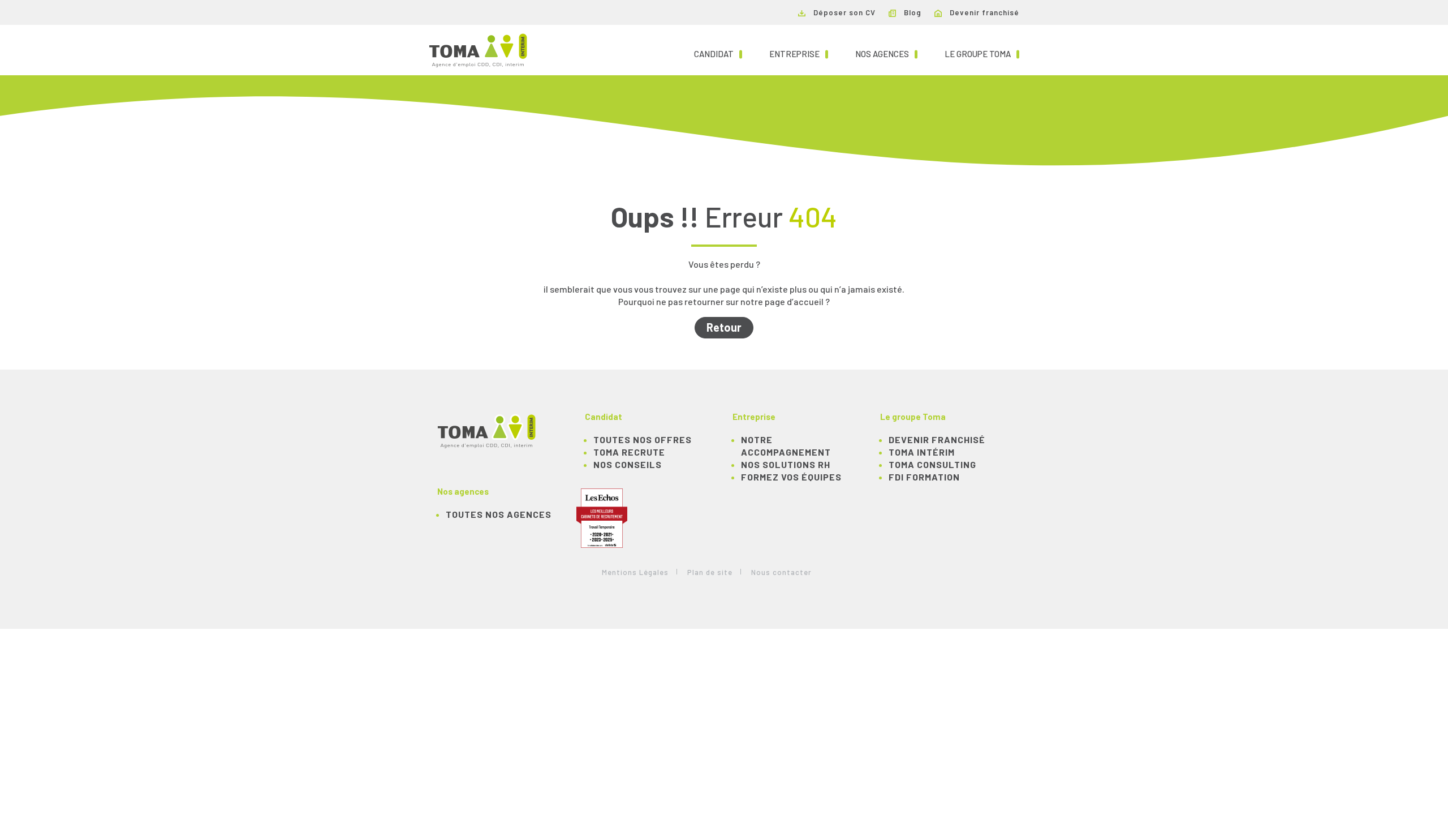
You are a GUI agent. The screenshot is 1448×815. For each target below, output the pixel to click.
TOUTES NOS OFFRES (642, 439)
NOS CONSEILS (627, 464)
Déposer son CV (843, 12)
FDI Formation (924, 476)
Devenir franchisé (983, 12)
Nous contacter (781, 572)
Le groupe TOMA (982, 53)
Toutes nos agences (498, 514)
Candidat (718, 53)
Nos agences (886, 53)
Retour (724, 327)
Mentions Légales (635, 572)
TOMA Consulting (932, 464)
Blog (911, 12)
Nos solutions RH (785, 464)
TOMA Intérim (922, 452)
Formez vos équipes (791, 476)
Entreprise (798, 53)
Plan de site (709, 572)
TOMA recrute (629, 452)
